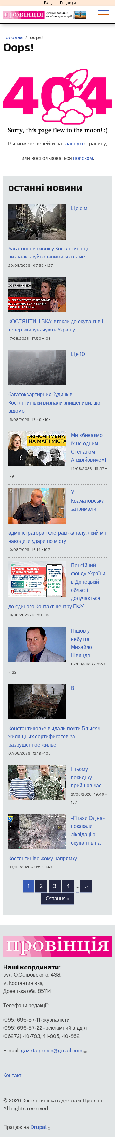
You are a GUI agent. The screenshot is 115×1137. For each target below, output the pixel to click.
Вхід (48, 3)
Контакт (12, 1075)
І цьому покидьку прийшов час (86, 777)
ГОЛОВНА (13, 37)
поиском (83, 158)
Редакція (68, 3)
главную (73, 144)
